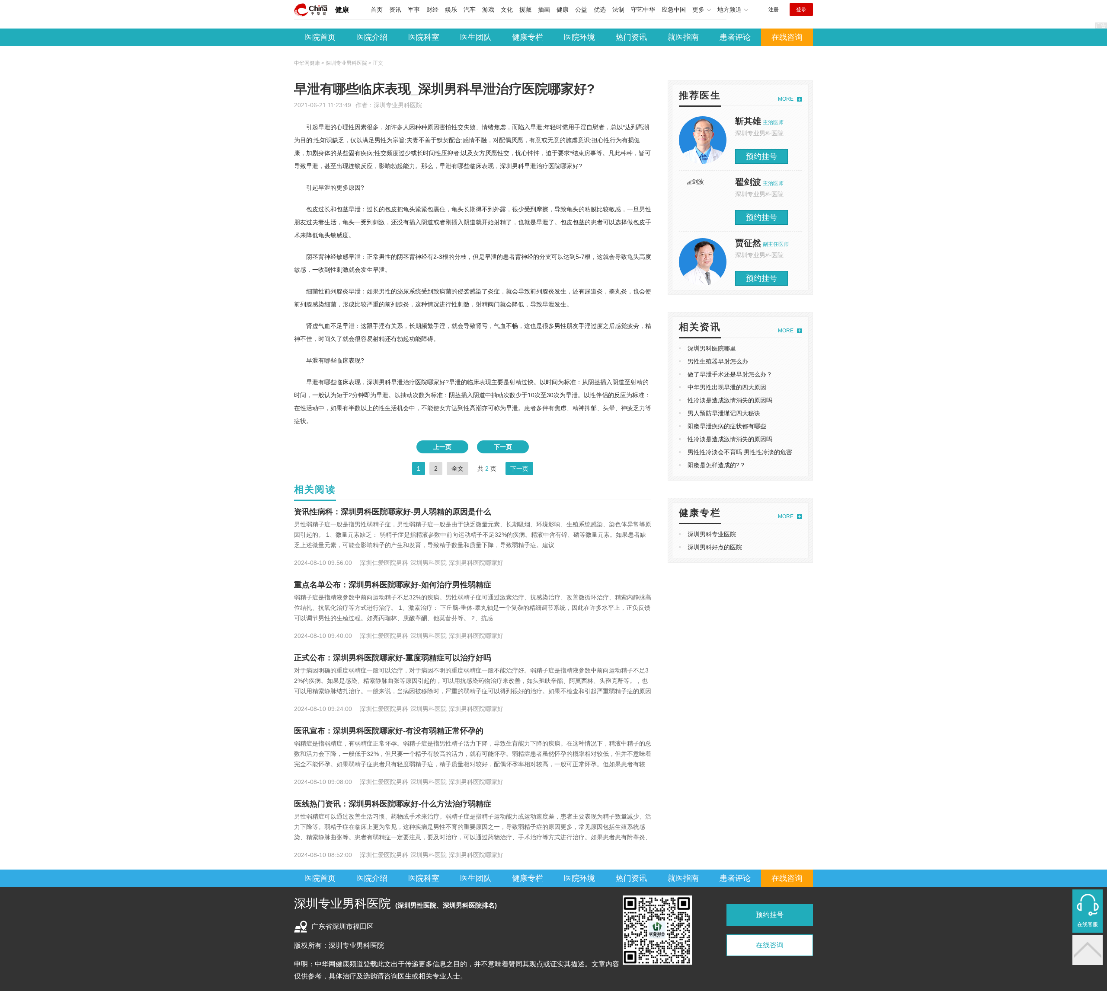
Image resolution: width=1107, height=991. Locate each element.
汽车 (470, 9)
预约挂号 (761, 156)
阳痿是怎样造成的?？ (716, 465)
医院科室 (423, 37)
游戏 (488, 9)
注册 (773, 9)
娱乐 (451, 9)
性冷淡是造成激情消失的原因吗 (730, 400)
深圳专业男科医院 (398, 105)
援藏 (525, 9)
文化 (507, 9)
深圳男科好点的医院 (715, 547)
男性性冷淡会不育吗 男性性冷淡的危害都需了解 (752, 452)
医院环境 (579, 37)
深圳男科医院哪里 (712, 348)
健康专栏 (527, 37)
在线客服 (1087, 924)
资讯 (395, 9)
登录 (801, 9)
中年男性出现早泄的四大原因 (727, 387)
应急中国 (674, 9)
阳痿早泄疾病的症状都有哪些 (727, 426)
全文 (457, 468)
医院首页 (320, 37)
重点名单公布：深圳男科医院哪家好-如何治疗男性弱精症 (392, 584)
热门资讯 (631, 37)
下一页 (503, 446)
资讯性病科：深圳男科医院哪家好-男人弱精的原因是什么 (392, 511)
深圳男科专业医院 (712, 534)
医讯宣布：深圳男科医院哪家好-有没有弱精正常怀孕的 (388, 731)
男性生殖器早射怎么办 (718, 361)
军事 (414, 9)
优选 (600, 9)
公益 (581, 9)
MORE (785, 99)
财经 (432, 9)
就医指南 (683, 37)
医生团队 (475, 37)
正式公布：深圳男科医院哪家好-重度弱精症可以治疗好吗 (392, 657)
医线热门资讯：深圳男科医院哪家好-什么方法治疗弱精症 (392, 804)
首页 (377, 9)
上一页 (442, 446)
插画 (544, 9)
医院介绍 (371, 37)
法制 (618, 9)
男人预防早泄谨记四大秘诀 (724, 413)
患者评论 (735, 37)
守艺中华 (643, 9)
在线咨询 (787, 37)
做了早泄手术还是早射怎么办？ (730, 374)
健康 (342, 9)
